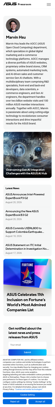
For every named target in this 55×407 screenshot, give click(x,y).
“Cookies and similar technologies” (29, 389)
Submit (27, 352)
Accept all (40, 401)
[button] (49, 4)
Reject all (14, 401)
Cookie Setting (27, 394)
